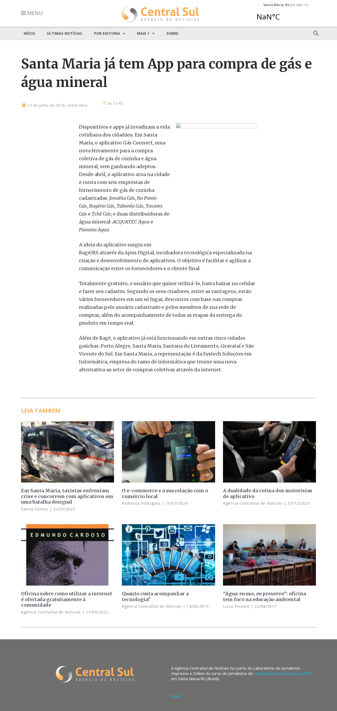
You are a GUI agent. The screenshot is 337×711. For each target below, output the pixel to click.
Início (29, 33)
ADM (175, 696)
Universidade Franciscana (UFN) (282, 673)
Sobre (172, 33)
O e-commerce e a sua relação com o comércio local (165, 493)
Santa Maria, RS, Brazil (283, 14)
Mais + (143, 33)
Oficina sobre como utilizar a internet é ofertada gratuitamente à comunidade (66, 599)
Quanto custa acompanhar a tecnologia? (155, 596)
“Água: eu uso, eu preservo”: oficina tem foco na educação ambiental (264, 596)
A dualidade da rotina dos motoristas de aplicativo (267, 493)
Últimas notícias (64, 33)
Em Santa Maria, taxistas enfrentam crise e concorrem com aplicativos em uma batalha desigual (67, 496)
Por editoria (107, 33)
